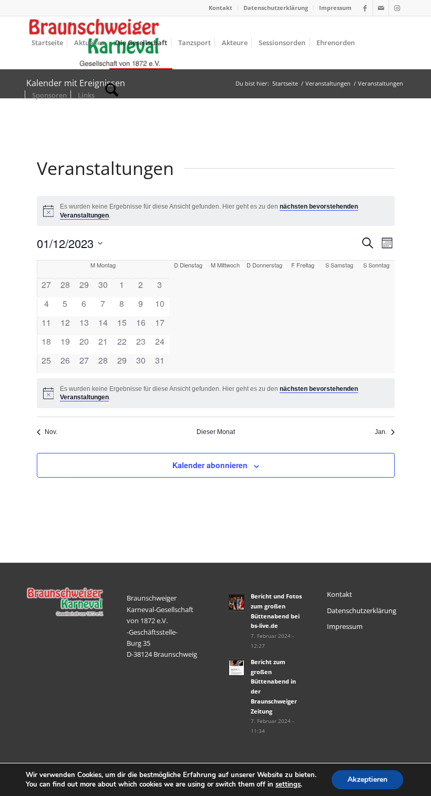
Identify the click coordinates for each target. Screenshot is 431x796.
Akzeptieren (367, 779)
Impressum (335, 8)
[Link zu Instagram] (397, 8)
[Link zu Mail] (380, 8)
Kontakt (220, 8)
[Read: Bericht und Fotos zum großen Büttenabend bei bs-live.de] (236, 602)
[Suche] (112, 95)
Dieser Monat (216, 432)
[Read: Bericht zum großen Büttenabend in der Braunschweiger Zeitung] (236, 667)
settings (288, 784)
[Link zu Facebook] (365, 8)
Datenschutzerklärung (275, 8)
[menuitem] (220, 8)
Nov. (51, 432)
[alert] (216, 393)
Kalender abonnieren (210, 465)
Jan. (381, 432)
